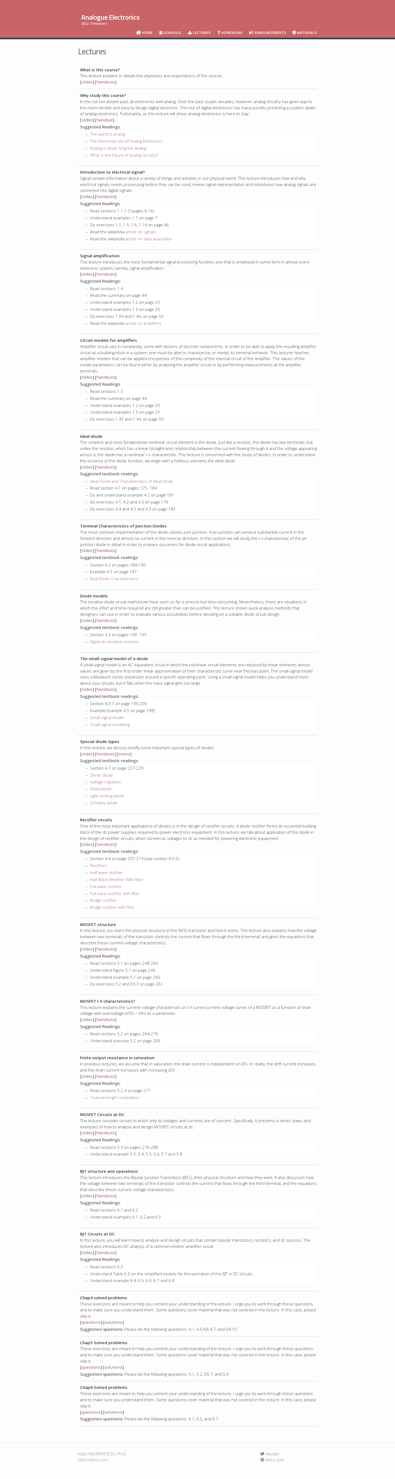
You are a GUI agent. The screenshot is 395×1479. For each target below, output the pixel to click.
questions (91, 1322)
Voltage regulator (105, 781)
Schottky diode (103, 802)
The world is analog (107, 134)
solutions (114, 1322)
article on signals (140, 231)
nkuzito (271, 1453)
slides (87, 81)
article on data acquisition (148, 238)
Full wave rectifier (106, 886)
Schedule (172, 32)
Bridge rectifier (103, 900)
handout (104, 119)
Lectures (201, 32)
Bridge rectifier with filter (112, 907)
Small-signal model (107, 717)
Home (147, 32)
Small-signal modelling (110, 724)
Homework (231, 32)
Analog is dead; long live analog (118, 148)
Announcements (269, 32)
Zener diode (101, 775)
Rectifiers (98, 865)
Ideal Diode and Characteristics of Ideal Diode (131, 481)
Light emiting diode (107, 795)
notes (124, 753)
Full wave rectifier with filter (115, 893)
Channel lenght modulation (114, 1097)
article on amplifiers (143, 323)
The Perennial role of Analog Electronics (126, 141)
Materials (306, 32)
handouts (105, 81)
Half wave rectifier (106, 872)
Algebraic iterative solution (114, 641)
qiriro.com (274, 1459)
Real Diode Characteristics (114, 578)
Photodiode (101, 788)
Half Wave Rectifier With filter (116, 879)
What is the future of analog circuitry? (124, 155)
